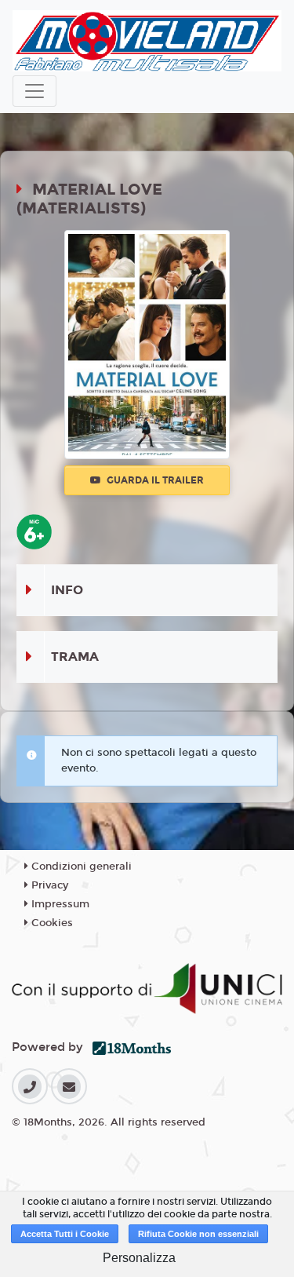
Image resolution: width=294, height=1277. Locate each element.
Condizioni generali (80, 866)
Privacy (48, 885)
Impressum (58, 904)
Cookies (50, 923)
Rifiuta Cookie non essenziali (198, 1234)
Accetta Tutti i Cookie (64, 1234)
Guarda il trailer (154, 480)
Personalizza (139, 1257)
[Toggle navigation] (34, 91)
